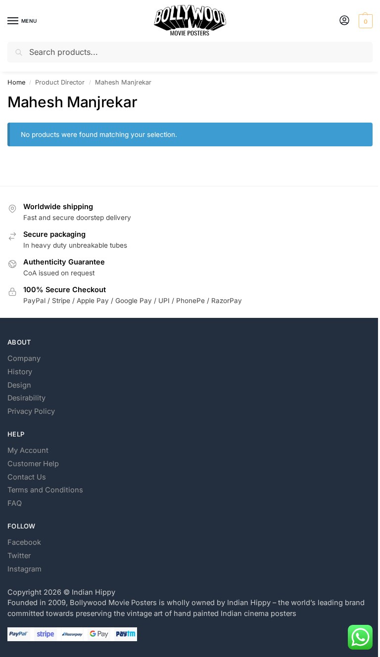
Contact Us (26, 477)
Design (19, 385)
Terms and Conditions (45, 489)
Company (24, 358)
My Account (27, 450)
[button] (364, 21)
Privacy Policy (31, 411)
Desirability (26, 398)
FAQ (14, 503)
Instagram (24, 569)
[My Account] (344, 21)
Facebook (24, 542)
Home (16, 82)
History (19, 371)
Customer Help (33, 463)
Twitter (19, 555)
